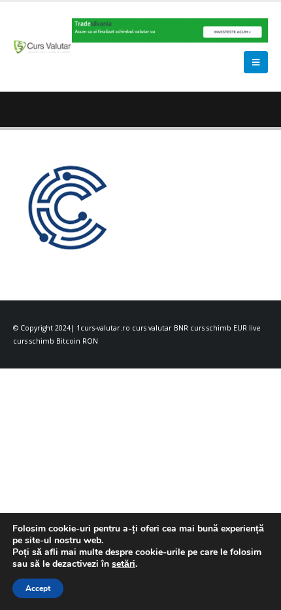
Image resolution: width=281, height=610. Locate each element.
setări (123, 564)
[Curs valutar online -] (42, 47)
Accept (37, 588)
